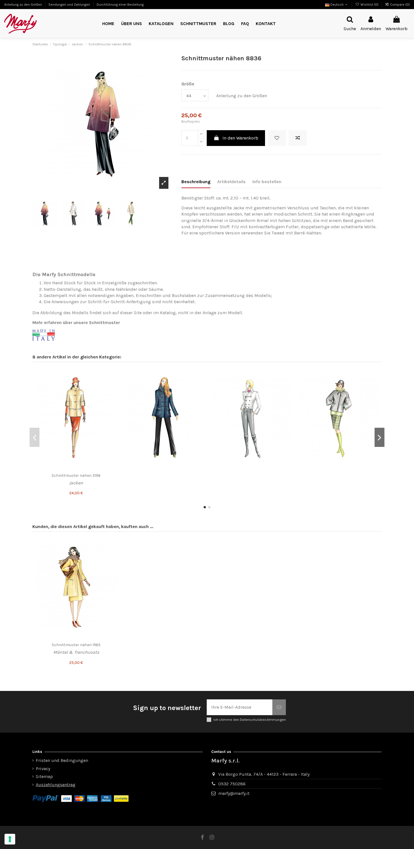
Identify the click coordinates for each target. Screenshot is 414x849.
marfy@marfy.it (234, 793)
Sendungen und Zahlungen (69, 4)
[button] (198, 23)
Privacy (43, 768)
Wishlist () (369, 4)
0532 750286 (232, 783)
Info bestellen (266, 181)
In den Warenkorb (240, 138)
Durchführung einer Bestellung (120, 4)
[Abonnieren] (279, 707)
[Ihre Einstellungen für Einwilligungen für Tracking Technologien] (10, 839)
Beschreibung (195, 181)
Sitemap (44, 776)
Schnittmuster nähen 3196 (76, 475)
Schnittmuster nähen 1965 (76, 644)
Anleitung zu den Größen (23, 4)
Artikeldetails (231, 181)
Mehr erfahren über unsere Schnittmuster (76, 322)
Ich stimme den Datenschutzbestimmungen (249, 719)
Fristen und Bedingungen (62, 760)
